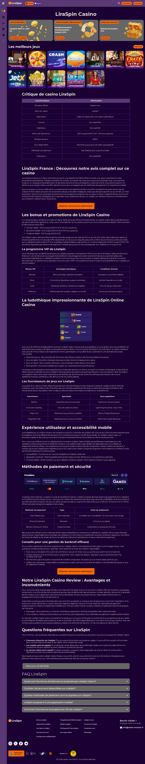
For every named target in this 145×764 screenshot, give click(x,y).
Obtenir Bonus (72, 389)
